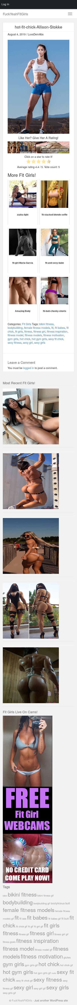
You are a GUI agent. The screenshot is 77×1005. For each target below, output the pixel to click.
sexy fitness (14, 342)
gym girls (13, 339)
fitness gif (24, 934)
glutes (67, 957)
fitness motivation (53, 335)
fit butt (65, 918)
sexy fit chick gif (24, 980)
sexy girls (39, 342)
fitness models (33, 335)
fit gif (30, 926)
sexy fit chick (55, 339)
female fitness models (37, 328)
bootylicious (58, 903)
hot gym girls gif (42, 973)
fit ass (22, 918)
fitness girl (39, 331)
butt (67, 903)
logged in (28, 368)
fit (52, 328)
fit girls (19, 331)
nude (54, 973)
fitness (28, 331)
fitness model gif (43, 949)
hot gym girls (39, 339)
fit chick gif (21, 926)
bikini (5, 895)
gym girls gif (31, 965)
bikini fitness (46, 324)
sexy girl (28, 342)
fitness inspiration (57, 331)
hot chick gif (66, 965)
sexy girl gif (40, 988)
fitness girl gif (61, 934)
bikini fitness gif (45, 895)
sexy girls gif (9, 993)
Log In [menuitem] (5, 4)
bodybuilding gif (41, 903)
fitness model (15, 335)
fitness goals (9, 942)
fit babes (60, 328)
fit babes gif (54, 918)
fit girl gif (38, 926)
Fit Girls (26, 324)
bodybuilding (15, 328)
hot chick (25, 339)
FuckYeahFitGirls (15, 13)
